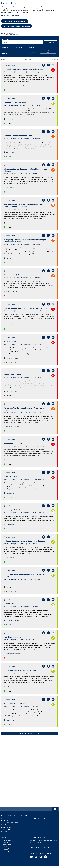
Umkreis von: (34, 53)
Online (20, 47)
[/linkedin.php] (46, 856)
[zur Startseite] (9, 33)
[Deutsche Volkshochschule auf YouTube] (41, 856)
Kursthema (5, 39)
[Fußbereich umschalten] (55, 809)
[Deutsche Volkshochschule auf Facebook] (31, 856)
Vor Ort (6, 47)
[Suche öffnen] (52, 33)
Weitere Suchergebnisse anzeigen (29, 733)
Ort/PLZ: (4, 53)
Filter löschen (28, 59)
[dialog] (29, 15)
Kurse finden (50, 42)
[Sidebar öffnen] (57, 33)
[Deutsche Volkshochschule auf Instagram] (36, 856)
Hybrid (33, 47)
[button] (54, 60)
